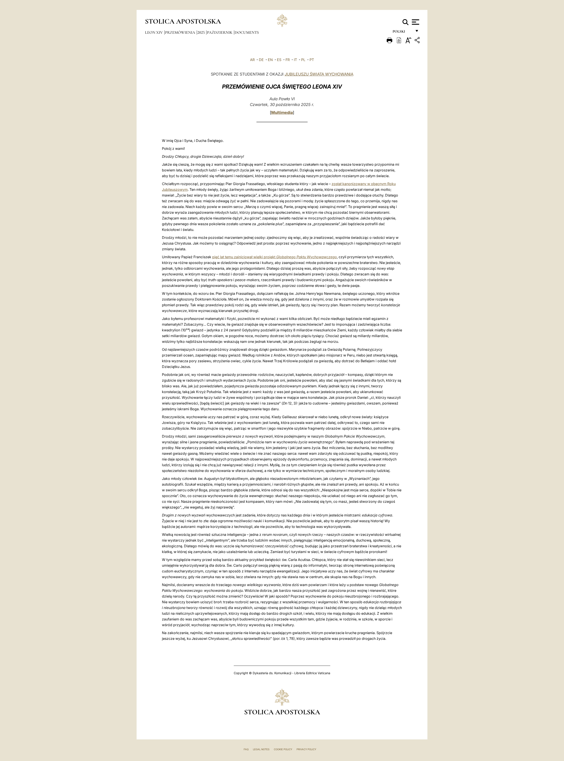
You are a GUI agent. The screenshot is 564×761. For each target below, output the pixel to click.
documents (247, 32)
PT (312, 60)
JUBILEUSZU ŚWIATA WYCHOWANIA (319, 74)
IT (295, 60)
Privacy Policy (306, 749)
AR (252, 60)
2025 (201, 32)
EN (270, 60)
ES (279, 60)
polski (402, 32)
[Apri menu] (415, 22)
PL (303, 60)
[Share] (418, 41)
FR (288, 60)
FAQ (246, 749)
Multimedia (282, 112)
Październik (220, 32)
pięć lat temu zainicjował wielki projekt (274, 257)
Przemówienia (180, 32)
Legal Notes (261, 749)
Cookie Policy (283, 749)
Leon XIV (154, 32)
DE (261, 60)
